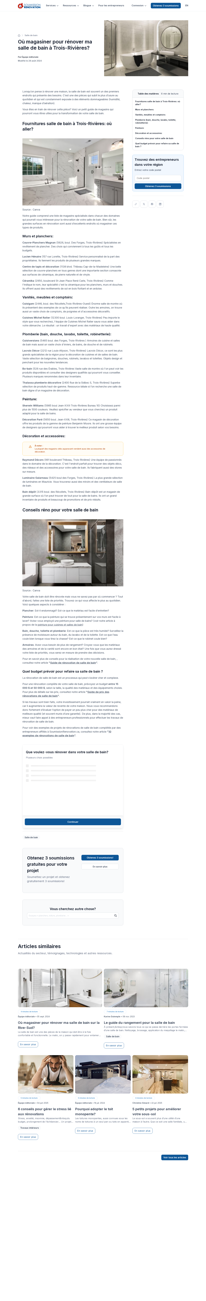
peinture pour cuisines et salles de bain (60, 624)
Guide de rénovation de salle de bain (73, 662)
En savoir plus (100, 866)
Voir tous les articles (174, 1157)
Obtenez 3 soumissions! (100, 857)
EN (186, 5)
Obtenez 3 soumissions (166, 5)
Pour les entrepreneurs (111, 5)
